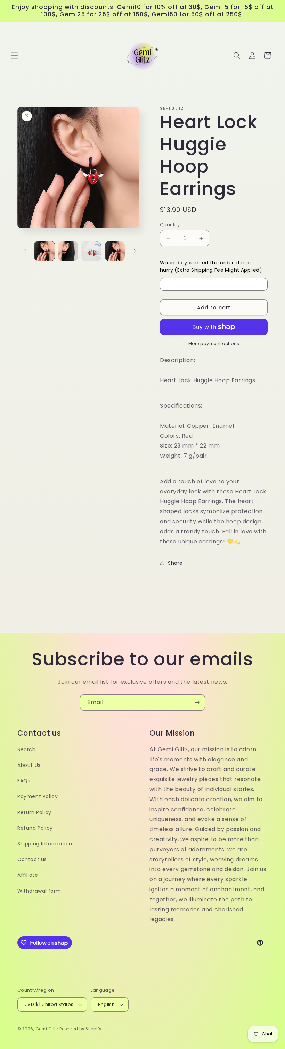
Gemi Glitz (47, 1029)
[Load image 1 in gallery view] (44, 251)
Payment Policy (37, 796)
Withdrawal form (39, 890)
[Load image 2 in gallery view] (68, 251)
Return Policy (34, 812)
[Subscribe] (197, 702)
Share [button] (175, 562)
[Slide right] (134, 251)
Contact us (32, 859)
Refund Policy (35, 828)
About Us (29, 765)
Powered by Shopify (80, 1029)
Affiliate (27, 874)
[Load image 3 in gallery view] (91, 251)
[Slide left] (25, 251)
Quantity (170, 224)
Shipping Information (44, 843)
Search (26, 749)
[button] (14, 55)
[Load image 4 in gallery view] (115, 251)
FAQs (23, 780)
